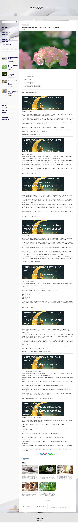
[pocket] (46, 454)
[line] (51, 454)
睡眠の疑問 (68, 17)
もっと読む (48, 500)
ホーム (9, 17)
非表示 (27, 73)
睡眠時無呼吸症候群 (43, 19)
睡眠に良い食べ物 (60, 17)
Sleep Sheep (39, 8)
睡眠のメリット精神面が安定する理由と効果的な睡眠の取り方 (13, 82)
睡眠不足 (11, 49)
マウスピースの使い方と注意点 (29, 82)
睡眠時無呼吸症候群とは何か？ (29, 76)
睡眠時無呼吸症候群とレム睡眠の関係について (47, 492)
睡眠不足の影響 (43, 17)
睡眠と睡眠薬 (35, 19)
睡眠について (26, 17)
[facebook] (43, 454)
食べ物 (4, 54)
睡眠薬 (16, 49)
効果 (3, 49)
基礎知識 (7, 49)
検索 (16, 22)
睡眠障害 (24, 459)
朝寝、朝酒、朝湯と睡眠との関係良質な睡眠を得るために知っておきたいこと (13, 91)
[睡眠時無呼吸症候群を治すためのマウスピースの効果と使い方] (49, 454)
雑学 (13, 51)
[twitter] (41, 454)
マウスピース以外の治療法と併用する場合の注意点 (32, 85)
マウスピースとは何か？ (28, 79)
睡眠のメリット (34, 17)
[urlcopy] (54, 454)
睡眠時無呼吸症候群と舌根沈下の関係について (65, 475)
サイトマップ (18, 17)
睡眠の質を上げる (51, 17)
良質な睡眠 (9, 51)
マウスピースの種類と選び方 (29, 83)
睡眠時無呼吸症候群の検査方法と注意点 (28, 475)
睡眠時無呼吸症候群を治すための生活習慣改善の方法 (33, 86)
